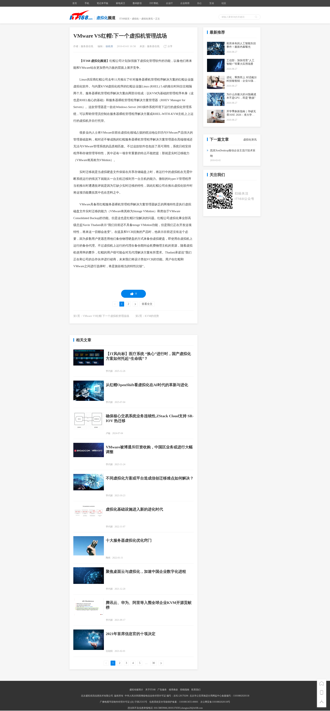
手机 (87, 3)
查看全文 (147, 304)
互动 (211, 3)
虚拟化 (135, 18)
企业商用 (184, 3)
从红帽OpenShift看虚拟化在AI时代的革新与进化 (147, 385)
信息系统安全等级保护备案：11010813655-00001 (173, 702)
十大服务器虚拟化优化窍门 (129, 540)
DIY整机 (154, 3)
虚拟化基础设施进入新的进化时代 (134, 509)
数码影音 (137, 3)
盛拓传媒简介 (136, 689)
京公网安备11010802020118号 (215, 702)
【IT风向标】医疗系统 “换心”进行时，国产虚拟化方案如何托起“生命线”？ (148, 356)
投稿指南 (184, 689)
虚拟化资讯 (147, 18)
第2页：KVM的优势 (147, 316)
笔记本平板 (102, 3)
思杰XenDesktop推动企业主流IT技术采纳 (232, 153)
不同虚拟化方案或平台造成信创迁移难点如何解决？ (150, 478)
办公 (199, 3)
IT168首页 (124, 18)
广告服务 (162, 689)
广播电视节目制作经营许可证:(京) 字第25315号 (124, 702)
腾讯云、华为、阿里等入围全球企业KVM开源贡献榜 (149, 604)
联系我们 (196, 689)
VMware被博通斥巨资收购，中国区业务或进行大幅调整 (149, 449)
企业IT (169, 3)
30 (153, 663)
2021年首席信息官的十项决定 (130, 634)
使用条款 (173, 689)
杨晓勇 (109, 46)
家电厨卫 (120, 3)
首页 (74, 3)
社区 (224, 3)
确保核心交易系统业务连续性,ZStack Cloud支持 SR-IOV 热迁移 (150, 418)
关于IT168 (150, 689)
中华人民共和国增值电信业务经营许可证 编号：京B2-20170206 (156, 695)
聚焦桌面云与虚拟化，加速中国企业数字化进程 (146, 571)
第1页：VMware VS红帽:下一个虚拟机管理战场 (101, 316)
